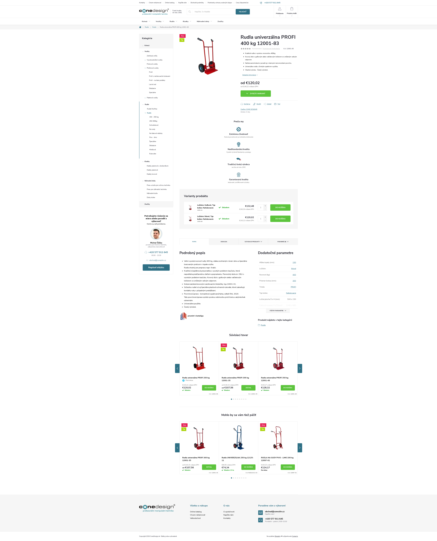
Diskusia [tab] (224, 242)
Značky (147, 204)
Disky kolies (151, 197)
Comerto (295, 536)
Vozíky (147, 51)
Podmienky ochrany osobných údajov (220, 3)
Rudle (147, 104)
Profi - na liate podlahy (157, 80)
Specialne (152, 92)
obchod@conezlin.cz (157, 260)
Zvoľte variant (257, 93)
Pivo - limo (153, 137)
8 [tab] (245, 399)
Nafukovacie (291, 293)
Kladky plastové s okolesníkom (157, 166)
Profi (150, 72)
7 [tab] (243, 399)
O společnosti (228, 511)
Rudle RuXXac (152, 109)
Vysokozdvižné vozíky (154, 60)
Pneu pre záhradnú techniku (157, 189)
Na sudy (152, 129)
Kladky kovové (152, 174)
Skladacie (152, 88)
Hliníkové (152, 150)
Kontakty (142, 3)
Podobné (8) (281, 242)
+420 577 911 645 (158, 252)
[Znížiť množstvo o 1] (265, 209)
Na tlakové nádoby (155, 133)
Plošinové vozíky (153, 68)
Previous (177, 368)
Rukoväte (152, 154)
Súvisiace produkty (252, 242)
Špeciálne (152, 141)
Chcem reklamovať (155, 3)
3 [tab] (235, 399)
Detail (248, 388)
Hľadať (242, 11)
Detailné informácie (249, 75)
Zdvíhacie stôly (152, 56)
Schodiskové (153, 125)
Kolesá (147, 45)
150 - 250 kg (154, 117)
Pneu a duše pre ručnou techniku (158, 185)
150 (294, 262)
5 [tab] (239, 399)
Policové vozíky (152, 64)
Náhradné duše (152, 193)
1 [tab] (231, 399)
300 (294, 281)
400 (294, 275)
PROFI (293, 287)
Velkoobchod (195, 518)
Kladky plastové (152, 170)
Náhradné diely (150, 181)
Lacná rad (152, 84)
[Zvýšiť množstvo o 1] (265, 205)
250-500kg (153, 121)
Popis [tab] (194, 242)
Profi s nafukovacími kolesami (159, 76)
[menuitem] (146, 21)
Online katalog (169, 3)
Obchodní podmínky (197, 3)
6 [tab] (241, 399)
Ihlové (293, 268)
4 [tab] (237, 399)
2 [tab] (233, 399)
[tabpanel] (199, 368)
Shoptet (277, 536)
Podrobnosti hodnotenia (271, 49)
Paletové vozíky (152, 98)
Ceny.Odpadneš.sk (242, 3)
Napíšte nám (182, 3)
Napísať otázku (156, 267)
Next (300, 368)
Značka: (249, 109)
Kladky (147, 161)
